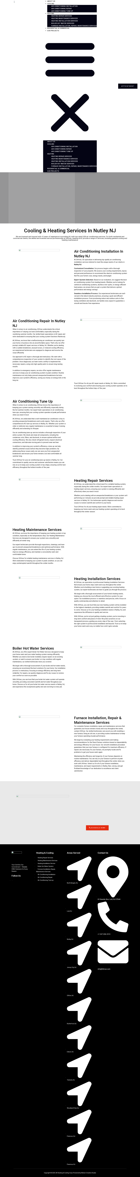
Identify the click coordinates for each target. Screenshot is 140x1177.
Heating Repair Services (61, 16)
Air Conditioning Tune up (62, 11)
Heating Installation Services (64, 21)
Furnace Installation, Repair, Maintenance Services (74, 26)
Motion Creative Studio (88, 1173)
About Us (51, 1)
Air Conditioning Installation (64, 6)
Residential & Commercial (58, 28)
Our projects (53, 31)
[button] (70, 86)
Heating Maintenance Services (64, 18)
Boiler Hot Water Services (62, 23)
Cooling (50, 4)
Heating (50, 13)
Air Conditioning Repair (61, 8)
